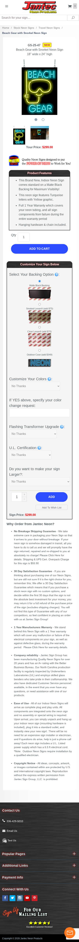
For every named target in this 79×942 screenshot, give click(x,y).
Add (51, 496)
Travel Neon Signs (49, 27)
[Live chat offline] (69, 932)
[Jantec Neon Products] (39, 6)
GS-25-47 (34, 45)
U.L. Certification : (25, 448)
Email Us (12, 830)
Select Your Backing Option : (34, 274)
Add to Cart (39, 248)
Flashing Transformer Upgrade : (37, 427)
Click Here (54, 555)
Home (5, 27)
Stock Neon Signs (24, 27)
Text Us (11, 840)
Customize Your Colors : (30, 379)
